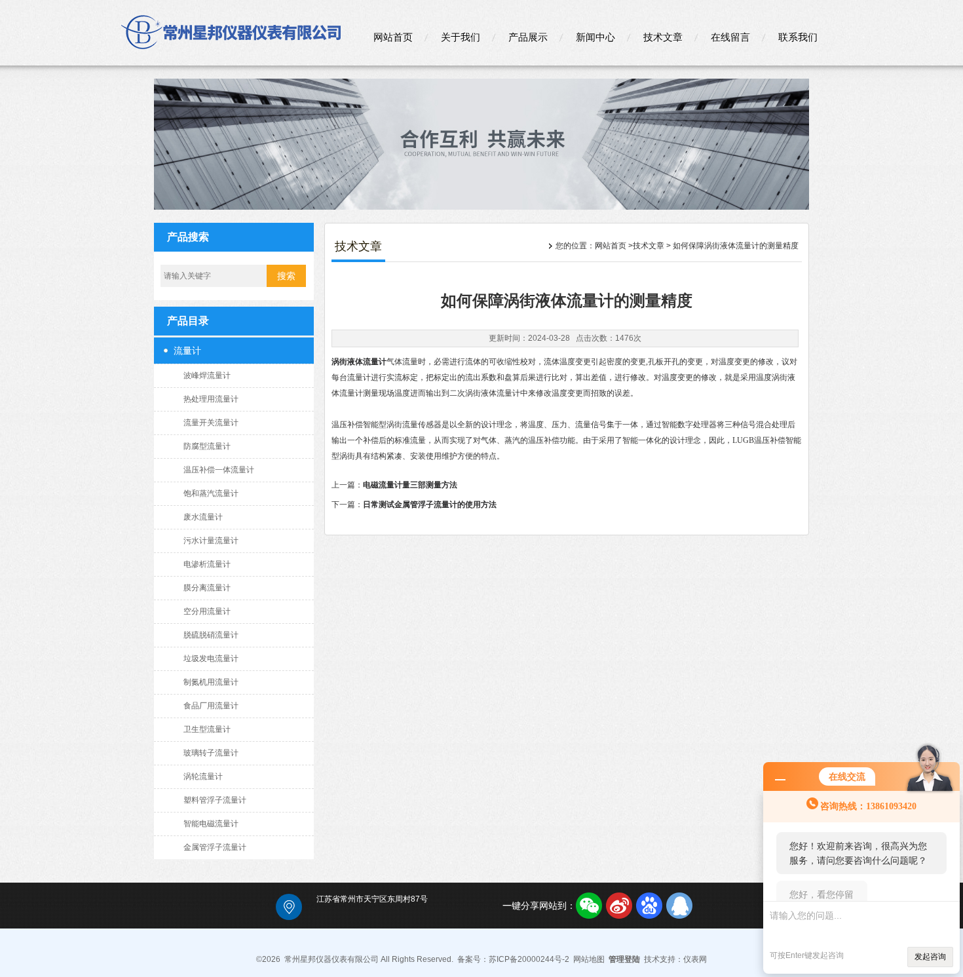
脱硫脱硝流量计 (210, 635)
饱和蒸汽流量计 (210, 493)
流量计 (187, 350)
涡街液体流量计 (359, 361)
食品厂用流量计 (210, 705)
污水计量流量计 (210, 540)
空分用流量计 (207, 611)
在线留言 (730, 37)
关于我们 (460, 37)
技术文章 (663, 37)
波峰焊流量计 (207, 375)
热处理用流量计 (210, 399)
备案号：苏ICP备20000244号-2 (513, 959)
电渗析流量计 (207, 564)
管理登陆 (624, 959)
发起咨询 (930, 956)
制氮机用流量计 (210, 682)
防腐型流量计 (207, 446)
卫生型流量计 (207, 729)
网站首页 (393, 37)
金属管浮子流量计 (214, 847)
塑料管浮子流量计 (214, 800)
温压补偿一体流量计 (218, 469)
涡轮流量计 (203, 776)
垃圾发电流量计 (210, 658)
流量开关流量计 (210, 422)
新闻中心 (595, 37)
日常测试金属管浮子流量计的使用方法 (430, 504)
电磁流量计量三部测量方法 (410, 484)
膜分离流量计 (207, 587)
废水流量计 (203, 517)
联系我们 (798, 37)
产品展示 (528, 37)
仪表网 (695, 959)
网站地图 (589, 959)
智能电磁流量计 (210, 823)
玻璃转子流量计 (210, 752)
